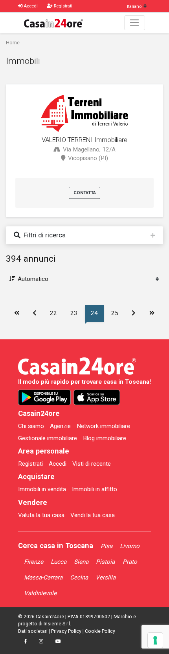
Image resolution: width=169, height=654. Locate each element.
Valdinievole (40, 593)
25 (114, 313)
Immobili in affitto (94, 489)
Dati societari (33, 631)
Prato (130, 561)
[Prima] (16, 313)
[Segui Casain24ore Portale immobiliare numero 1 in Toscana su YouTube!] (57, 642)
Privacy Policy (66, 631)
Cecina (79, 577)
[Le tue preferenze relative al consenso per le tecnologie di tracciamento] (155, 640)
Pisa (106, 546)
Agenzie (60, 426)
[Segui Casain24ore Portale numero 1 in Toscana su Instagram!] (41, 642)
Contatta (84, 192)
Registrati (30, 463)
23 (73, 313)
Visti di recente (91, 463)
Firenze (33, 561)
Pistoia (105, 561)
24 (94, 313)
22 (53, 313)
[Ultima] (151, 313)
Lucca (58, 561)
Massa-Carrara (43, 577)
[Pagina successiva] (133, 313)
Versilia (106, 577)
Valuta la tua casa (41, 515)
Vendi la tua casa (92, 515)
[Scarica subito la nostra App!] (44, 397)
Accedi (57, 463)
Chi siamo (31, 426)
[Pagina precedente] (34, 313)
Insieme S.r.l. (57, 624)
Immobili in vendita (42, 489)
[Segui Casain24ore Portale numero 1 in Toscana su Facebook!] (25, 642)
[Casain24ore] (53, 22)
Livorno (130, 546)
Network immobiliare (103, 426)
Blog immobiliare (104, 438)
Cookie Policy (100, 631)
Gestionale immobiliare (47, 438)
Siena (81, 561)
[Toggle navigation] (134, 22)
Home (13, 43)
